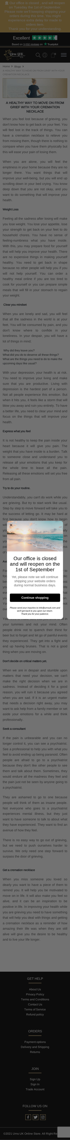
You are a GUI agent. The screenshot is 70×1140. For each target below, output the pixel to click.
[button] (11, 525)
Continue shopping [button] (34, 597)
